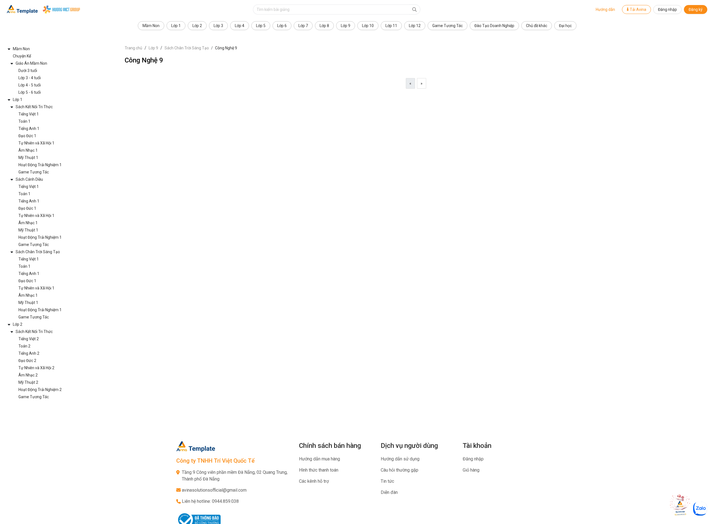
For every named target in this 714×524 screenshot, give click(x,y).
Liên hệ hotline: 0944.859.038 (210, 501)
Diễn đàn (389, 492)
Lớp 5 (261, 25)
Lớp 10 (368, 25)
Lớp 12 (415, 25)
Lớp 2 (197, 25)
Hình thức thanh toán (318, 470)
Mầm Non (151, 25)
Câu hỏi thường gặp (399, 470)
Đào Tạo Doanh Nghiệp (494, 25)
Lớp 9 (345, 25)
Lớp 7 (303, 25)
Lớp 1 (176, 25)
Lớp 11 (391, 25)
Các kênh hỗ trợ (314, 481)
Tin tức (387, 481)
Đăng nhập (667, 9)
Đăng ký (696, 9)
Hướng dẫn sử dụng (400, 459)
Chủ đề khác (536, 25)
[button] (62, 49)
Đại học (565, 25)
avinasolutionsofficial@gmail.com (214, 490)
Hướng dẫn (605, 9)
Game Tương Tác (447, 25)
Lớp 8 (324, 25)
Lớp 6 (282, 25)
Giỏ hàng (471, 470)
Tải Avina (637, 9)
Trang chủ (133, 48)
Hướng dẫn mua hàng (319, 459)
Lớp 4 (239, 25)
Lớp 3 (218, 25)
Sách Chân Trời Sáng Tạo (187, 48)
